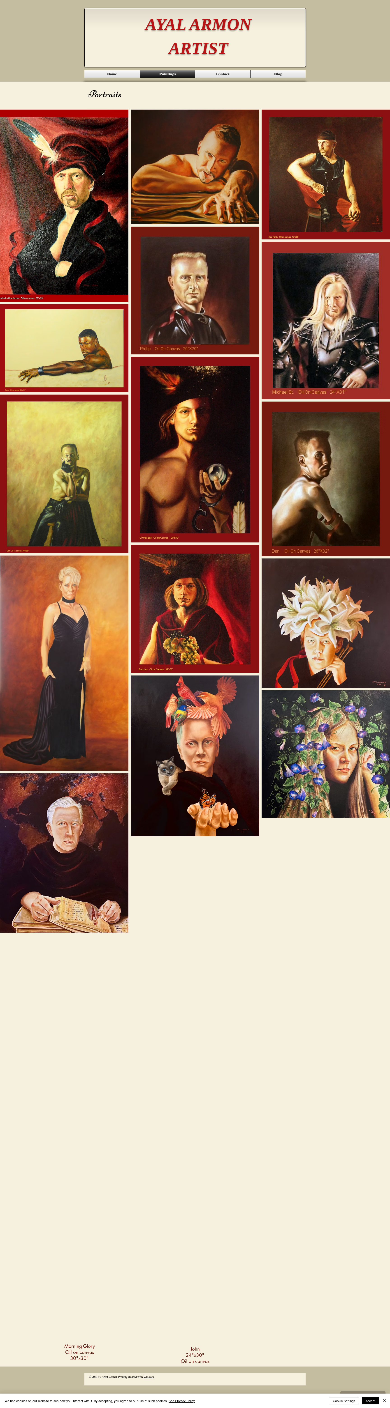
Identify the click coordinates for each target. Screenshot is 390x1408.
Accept (370, 1401)
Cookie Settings (344, 1401)
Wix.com (149, 1377)
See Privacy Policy (182, 1401)
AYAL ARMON (198, 24)
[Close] (384, 1400)
